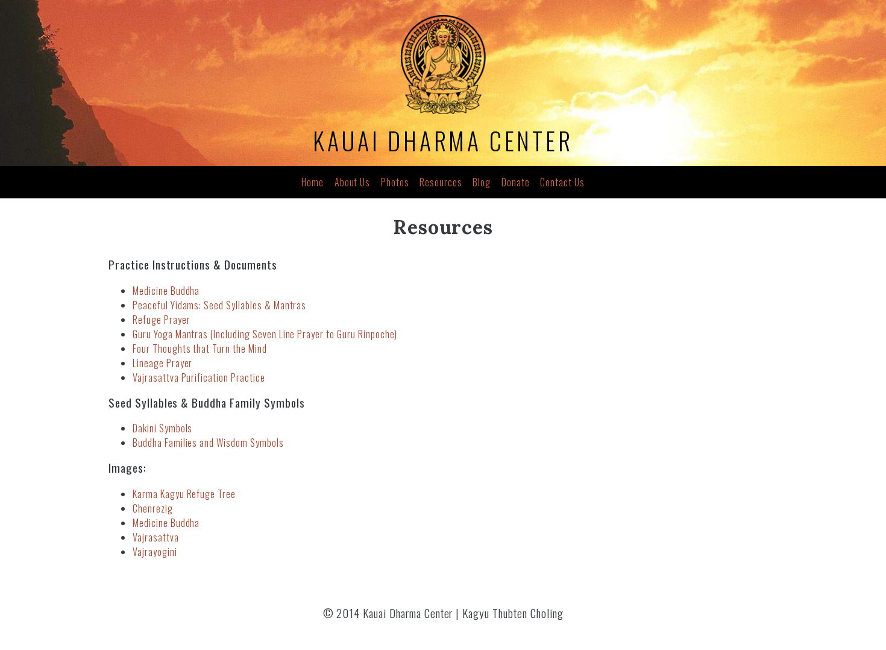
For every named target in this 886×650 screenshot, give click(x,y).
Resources (440, 182)
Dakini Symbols (162, 428)
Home (312, 182)
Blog (482, 182)
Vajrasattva (156, 537)
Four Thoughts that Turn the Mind (200, 348)
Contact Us (562, 182)
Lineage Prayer (162, 363)
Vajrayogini (155, 551)
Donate (515, 182)
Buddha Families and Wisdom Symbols (208, 442)
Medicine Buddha (166, 290)
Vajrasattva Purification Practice (199, 377)
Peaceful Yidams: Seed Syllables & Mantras (219, 305)
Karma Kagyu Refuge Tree (184, 494)
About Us (353, 182)
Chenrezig (153, 508)
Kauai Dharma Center (443, 140)
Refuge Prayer (161, 319)
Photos (395, 182)
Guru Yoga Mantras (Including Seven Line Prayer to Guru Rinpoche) (265, 334)
